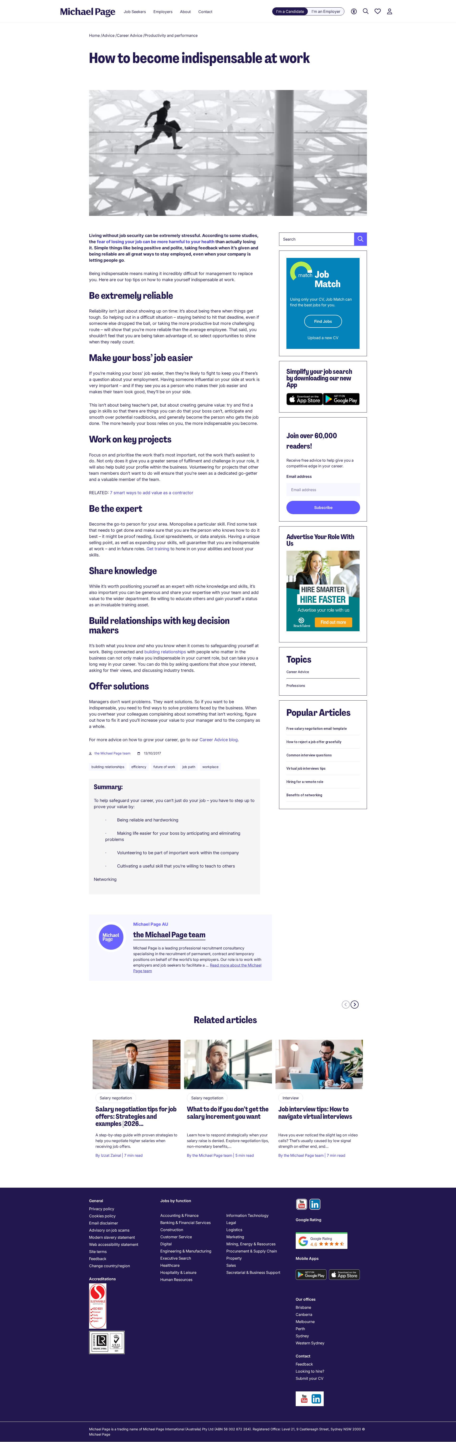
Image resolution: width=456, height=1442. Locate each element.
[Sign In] (389, 11)
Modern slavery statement (112, 1237)
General (96, 1200)
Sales (231, 1265)
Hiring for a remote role (304, 782)
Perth (300, 1328)
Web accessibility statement (113, 1244)
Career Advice (129, 35)
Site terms (98, 1251)
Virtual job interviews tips (306, 768)
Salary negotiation (116, 1098)
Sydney (302, 1335)
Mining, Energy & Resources (251, 1244)
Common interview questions (309, 755)
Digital (166, 1244)
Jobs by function (175, 1200)
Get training (158, 548)
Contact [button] (205, 11)
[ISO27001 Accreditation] (107, 1332)
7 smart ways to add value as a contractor (151, 492)
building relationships (165, 651)
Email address (299, 476)
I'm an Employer (326, 11)
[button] (359, 239)
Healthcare (170, 1265)
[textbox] (323, 239)
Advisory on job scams (109, 1230)
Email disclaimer (103, 1223)
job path (188, 767)
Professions (295, 685)
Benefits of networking (304, 795)
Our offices (306, 1299)
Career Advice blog (218, 739)
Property (234, 1258)
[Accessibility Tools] (354, 11)
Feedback (97, 1258)
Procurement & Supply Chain (251, 1251)
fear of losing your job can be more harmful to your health (155, 241)
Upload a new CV (323, 337)
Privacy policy (101, 1208)
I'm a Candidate (290, 11)
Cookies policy (102, 1216)
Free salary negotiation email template (316, 728)
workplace (210, 767)
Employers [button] (162, 11)
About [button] (185, 11)
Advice (108, 35)
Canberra (304, 1314)
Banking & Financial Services (185, 1222)
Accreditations (102, 1278)
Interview (291, 1098)
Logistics (234, 1229)
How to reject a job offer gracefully (313, 742)
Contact (303, 1356)
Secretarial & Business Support (253, 1272)
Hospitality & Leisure (178, 1272)
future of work (164, 767)
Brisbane (303, 1307)
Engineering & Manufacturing (185, 1251)
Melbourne (305, 1321)
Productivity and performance (171, 35)
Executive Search (175, 1258)
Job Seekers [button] (135, 11)
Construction (171, 1229)
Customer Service (176, 1236)
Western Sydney (310, 1343)
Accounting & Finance (179, 1215)
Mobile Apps (307, 1258)
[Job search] (366, 11)
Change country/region (109, 1265)
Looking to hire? (310, 1371)
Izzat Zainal (111, 1155)
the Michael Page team (112, 753)
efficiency (138, 767)
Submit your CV (309, 1378)
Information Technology (247, 1215)
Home (94, 35)
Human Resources (176, 1279)
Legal (231, 1222)
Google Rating (308, 1219)
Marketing (235, 1236)
